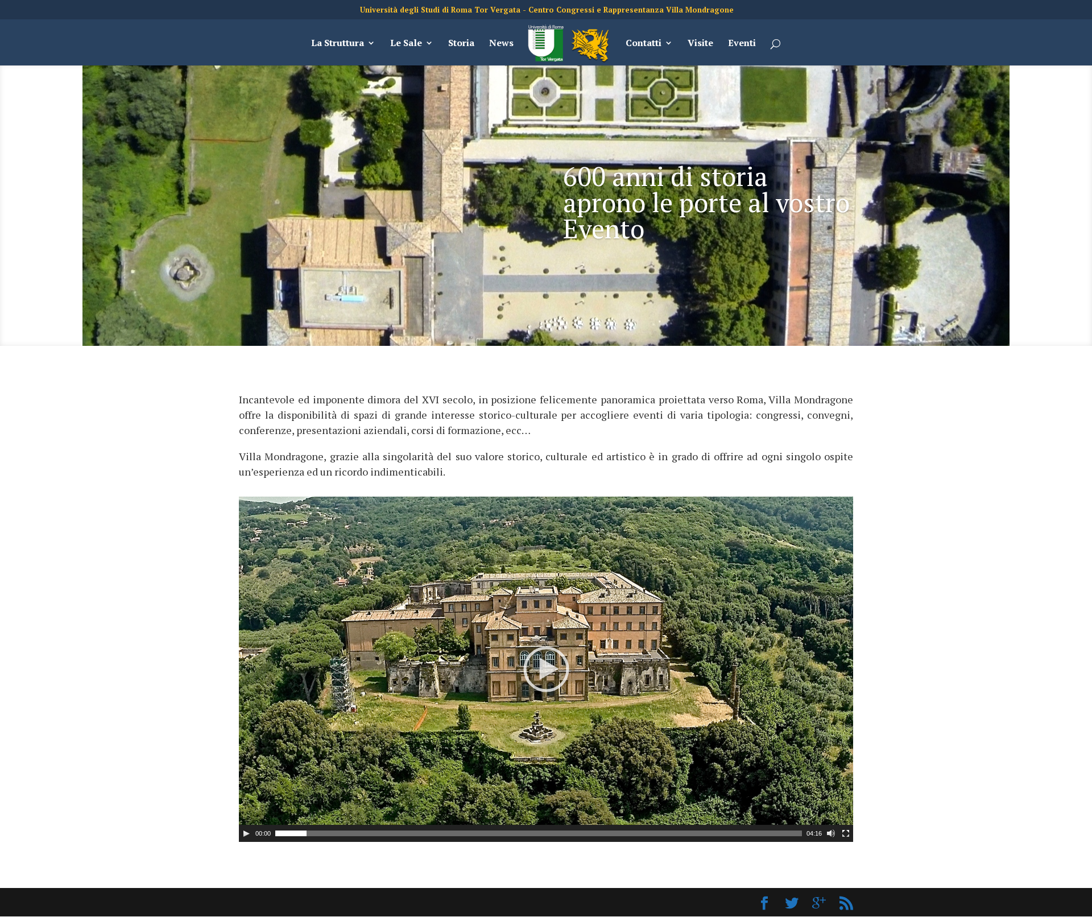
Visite (700, 44)
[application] (546, 669)
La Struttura (337, 44)
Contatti (643, 44)
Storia (461, 44)
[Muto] (830, 833)
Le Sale (406, 44)
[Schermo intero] (845, 833)
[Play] (246, 833)
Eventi (742, 44)
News (501, 44)
